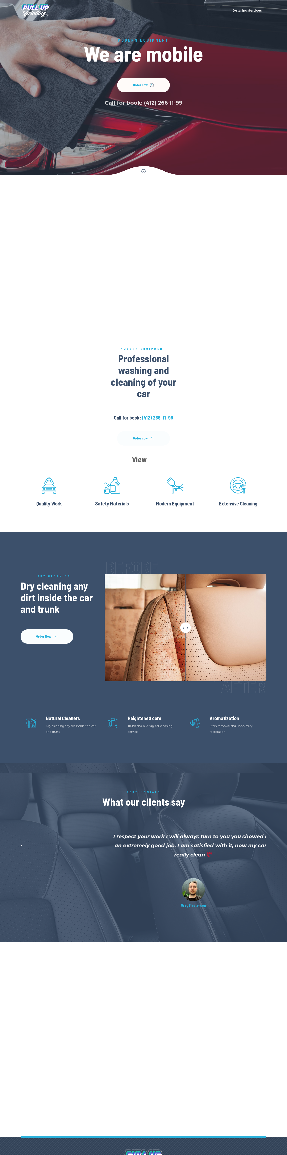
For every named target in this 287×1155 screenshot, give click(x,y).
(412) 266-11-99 (100, 103)
